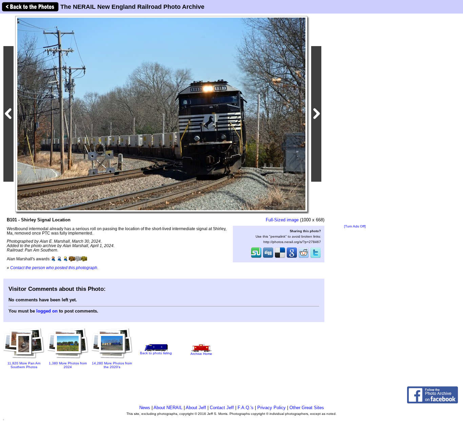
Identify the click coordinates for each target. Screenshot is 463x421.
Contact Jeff (222, 407)
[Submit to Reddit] (303, 257)
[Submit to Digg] (268, 257)
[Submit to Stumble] (256, 257)
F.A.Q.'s (246, 407)
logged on (47, 311)
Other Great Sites (306, 407)
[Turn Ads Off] (355, 226)
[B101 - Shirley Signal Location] (161, 114)
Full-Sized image (282, 219)
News (144, 407)
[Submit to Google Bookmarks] (291, 257)
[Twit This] (315, 257)
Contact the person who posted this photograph (53, 267)
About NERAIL (168, 407)
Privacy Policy (271, 407)
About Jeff (196, 407)
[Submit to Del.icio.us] (280, 257)
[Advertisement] (355, 119)
